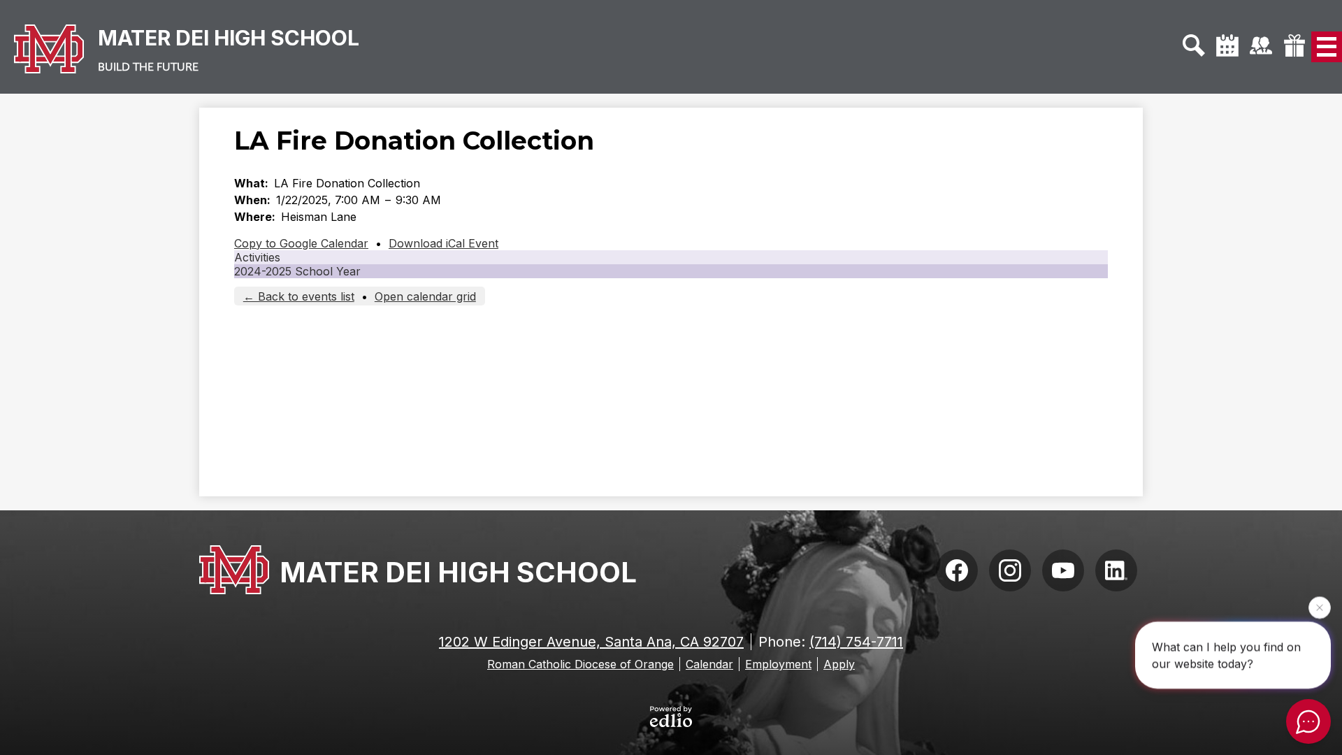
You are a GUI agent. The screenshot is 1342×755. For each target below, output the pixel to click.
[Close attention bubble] (1319, 607)
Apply (839, 664)
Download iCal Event (443, 243)
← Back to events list (298, 296)
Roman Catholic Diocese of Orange (580, 664)
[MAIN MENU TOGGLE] (1326, 46)
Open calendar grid (425, 296)
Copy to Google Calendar (301, 243)
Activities (257, 257)
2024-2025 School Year (297, 271)
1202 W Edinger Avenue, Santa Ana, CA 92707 (591, 641)
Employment (778, 664)
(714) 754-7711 (856, 641)
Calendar (709, 664)
